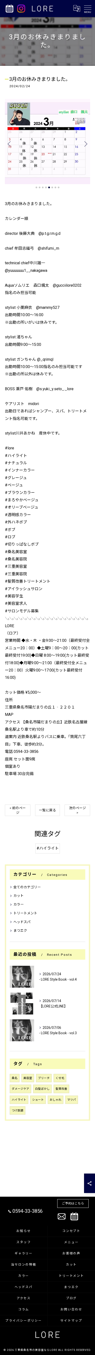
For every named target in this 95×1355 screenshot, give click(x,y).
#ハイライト (48, 848)
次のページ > (77, 810)
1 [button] (36, 187)
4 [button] (46, 187)
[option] (47, 141)
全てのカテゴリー (27, 887)
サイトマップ (71, 1320)
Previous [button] (10, 144)
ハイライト (19, 1099)
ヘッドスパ (21, 922)
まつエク (20, 930)
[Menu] (87, 8)
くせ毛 (60, 1078)
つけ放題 (17, 1110)
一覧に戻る (47, 810)
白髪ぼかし (42, 1088)
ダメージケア (20, 1088)
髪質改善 (61, 1088)
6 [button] (52, 187)
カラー (18, 904)
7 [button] (55, 187)
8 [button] (58, 187)
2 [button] (39, 187)
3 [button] (43, 187)
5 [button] (49, 187)
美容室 (27, 1078)
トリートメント (25, 913)
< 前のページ (18, 810)
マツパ (71, 1099)
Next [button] (85, 144)
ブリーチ (44, 1078)
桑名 (15, 1078)
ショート (38, 1099)
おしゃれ (55, 1099)
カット (18, 896)
